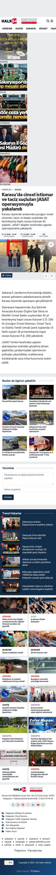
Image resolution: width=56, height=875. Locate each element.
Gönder (8, 497)
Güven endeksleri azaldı (12, 652)
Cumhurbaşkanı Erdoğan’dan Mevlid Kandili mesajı (39, 774)
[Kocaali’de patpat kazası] (14, 392)
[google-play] (34, 851)
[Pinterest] (23, 805)
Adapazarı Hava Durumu (16, 816)
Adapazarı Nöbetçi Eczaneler (19, 813)
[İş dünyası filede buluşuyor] (42, 606)
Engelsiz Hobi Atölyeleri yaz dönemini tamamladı (13, 740)
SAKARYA (31, 28)
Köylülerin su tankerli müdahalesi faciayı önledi (13, 680)
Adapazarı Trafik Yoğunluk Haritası (21, 819)
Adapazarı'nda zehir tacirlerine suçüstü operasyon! (37, 429)
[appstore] (20, 851)
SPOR (33, 616)
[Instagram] (28, 805)
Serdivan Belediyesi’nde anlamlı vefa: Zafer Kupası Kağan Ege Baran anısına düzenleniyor (42, 742)
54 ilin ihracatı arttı (39, 652)
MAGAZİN (29, 845)
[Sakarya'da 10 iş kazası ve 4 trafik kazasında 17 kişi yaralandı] (41, 443)
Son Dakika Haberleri (15, 828)
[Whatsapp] (43, 805)
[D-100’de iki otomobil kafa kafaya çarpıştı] (14, 443)
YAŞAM (7, 842)
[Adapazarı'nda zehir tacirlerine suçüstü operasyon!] (41, 417)
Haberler (6, 190)
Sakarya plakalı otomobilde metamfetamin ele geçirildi (10, 775)
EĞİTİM (7, 845)
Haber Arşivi (11, 831)
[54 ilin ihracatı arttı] (42, 639)
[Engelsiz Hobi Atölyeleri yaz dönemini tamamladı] (13, 725)
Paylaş (8, 275)
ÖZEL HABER (44, 845)
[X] (18, 805)
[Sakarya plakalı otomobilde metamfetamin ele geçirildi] (13, 758)
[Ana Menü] (52, 21)
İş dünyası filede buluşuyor (38, 620)
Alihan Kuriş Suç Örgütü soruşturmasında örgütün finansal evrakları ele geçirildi (13, 622)
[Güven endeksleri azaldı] (13, 639)
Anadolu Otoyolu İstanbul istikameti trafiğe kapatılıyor (13, 429)
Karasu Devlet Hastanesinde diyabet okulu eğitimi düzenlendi (41, 710)
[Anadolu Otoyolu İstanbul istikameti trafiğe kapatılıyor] (14, 417)
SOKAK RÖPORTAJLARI (39, 842)
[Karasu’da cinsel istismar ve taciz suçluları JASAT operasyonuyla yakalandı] (28, 255)
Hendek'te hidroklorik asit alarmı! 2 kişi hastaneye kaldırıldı (40, 403)
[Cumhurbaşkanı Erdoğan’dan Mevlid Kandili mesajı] (42, 758)
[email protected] (29, 798)
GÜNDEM (7, 28)
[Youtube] (38, 805)
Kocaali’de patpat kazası (12, 401)
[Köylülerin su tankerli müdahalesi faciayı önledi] (13, 665)
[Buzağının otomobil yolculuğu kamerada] (42, 665)
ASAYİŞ (19, 28)
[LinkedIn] (33, 805)
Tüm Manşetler (12, 825)
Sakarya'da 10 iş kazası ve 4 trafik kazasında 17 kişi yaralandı (41, 454)
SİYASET (43, 28)
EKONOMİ (6, 650)
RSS (10, 862)
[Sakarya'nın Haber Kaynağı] (19, 21)
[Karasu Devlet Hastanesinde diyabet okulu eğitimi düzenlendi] (42, 694)
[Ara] (47, 21)
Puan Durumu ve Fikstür (16, 822)
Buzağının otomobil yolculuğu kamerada (39, 680)
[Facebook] (13, 805)
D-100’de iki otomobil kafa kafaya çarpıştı (13, 453)
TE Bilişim (35, 871)
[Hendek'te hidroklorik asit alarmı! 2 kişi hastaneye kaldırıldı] (41, 392)
